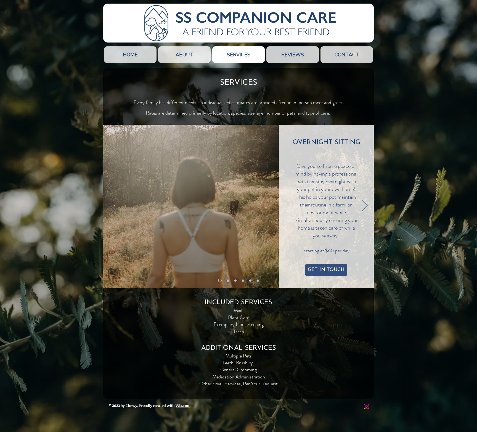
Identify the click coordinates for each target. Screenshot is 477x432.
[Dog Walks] (235, 280)
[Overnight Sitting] (220, 280)
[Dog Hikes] (243, 280)
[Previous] (112, 206)
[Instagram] (366, 406)
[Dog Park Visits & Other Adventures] (258, 280)
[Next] (365, 206)
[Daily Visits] (228, 280)
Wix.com (183, 405)
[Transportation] (250, 280)
